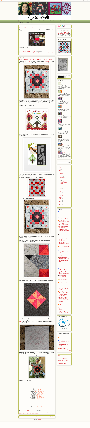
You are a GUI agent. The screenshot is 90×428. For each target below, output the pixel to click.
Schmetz (21, 321)
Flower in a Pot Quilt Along (51, 20)
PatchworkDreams (62, 287)
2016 (60, 204)
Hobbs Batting (43, 52)
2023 (60, 170)
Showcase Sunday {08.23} (63, 215)
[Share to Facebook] (40, 51)
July (60, 180)
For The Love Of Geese (39, 395)
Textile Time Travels (40, 405)
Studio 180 (25, 53)
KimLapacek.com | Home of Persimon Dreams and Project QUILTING (64, 238)
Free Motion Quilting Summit (63, 218)
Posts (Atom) (39, 419)
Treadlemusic (61, 268)
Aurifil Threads (41, 412)
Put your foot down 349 (62, 346)
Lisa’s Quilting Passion (39, 399)
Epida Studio (40, 387)
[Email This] (37, 51)
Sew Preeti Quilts (39, 389)
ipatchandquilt (61, 217)
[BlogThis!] (38, 51)
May (61, 189)
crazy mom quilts (62, 304)
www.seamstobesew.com (63, 254)
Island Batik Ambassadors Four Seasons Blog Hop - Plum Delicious (66, 151)
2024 (60, 169)
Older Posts (52, 416)
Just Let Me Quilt (62, 223)
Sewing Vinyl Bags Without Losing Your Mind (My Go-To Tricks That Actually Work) (64, 231)
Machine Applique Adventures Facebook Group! (64, 33)
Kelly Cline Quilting (62, 275)
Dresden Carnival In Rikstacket (63, 224)
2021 (60, 197)
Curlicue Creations (40, 406)
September (62, 177)
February (61, 194)
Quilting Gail (61, 340)
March (61, 192)
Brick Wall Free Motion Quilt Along (62, 20)
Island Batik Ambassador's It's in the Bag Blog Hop (66, 136)
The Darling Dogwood (40, 394)
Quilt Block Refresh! (62, 240)
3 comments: (33, 410)
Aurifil (33, 320)
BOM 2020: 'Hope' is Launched (63, 292)
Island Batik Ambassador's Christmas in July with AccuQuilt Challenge (35, 59)
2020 (60, 198)
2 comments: (33, 51)
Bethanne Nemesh (62, 234)
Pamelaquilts (40, 386)
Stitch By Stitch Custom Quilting (39, 391)
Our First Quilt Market (62, 295)
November (62, 174)
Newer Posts (21, 416)
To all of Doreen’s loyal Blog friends (64, 269)
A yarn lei (60, 255)
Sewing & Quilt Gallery (63, 282)
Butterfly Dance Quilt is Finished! (64, 221)
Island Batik (47, 52)
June (61, 188)
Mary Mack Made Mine (40, 397)
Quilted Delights (39, 396)
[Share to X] (39, 51)
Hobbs (41, 320)
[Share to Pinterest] (41, 51)
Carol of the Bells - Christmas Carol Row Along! (65, 83)
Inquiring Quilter (39, 388)
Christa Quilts (61, 211)
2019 (60, 200)
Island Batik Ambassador (29, 413)
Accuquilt (34, 52)
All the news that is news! (63, 285)
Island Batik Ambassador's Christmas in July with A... (64, 185)
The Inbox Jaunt (62, 242)
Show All (70, 350)
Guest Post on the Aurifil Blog (63, 312)
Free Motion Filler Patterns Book (40, 20)
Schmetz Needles (36, 413)
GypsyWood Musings (63, 294)
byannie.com (38, 52)
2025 (60, 167)
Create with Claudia (39, 400)
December (62, 173)
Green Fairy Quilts (62, 220)
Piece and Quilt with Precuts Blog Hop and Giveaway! (65, 120)
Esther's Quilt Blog (62, 291)
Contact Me (21, 22)
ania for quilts (41, 390)
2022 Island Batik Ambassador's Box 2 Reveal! (30, 28)
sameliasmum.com (39, 398)
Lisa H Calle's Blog (62, 250)
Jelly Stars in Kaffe (62, 227)
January (61, 195)
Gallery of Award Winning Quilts (28, 20)
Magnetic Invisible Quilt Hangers (64, 349)
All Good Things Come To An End (64, 258)
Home (20, 20)
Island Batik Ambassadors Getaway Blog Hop (66, 105)
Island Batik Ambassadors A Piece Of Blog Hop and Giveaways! (66, 144)
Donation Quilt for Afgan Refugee (64, 273)
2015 (60, 205)
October (61, 176)
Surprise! (60, 309)
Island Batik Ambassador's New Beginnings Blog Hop (65, 128)
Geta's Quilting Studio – (63, 229)
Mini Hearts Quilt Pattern (62, 363)
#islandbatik (23, 52)
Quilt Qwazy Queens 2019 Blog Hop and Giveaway (65, 98)
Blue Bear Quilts (39, 392)
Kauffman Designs (40, 393)
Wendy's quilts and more (63, 226)
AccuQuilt (47, 61)
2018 (60, 201)
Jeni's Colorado (61, 338)
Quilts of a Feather (62, 311)
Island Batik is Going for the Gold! (64, 302)
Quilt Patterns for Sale (28, 22)
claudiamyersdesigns (63, 279)
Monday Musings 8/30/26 (63, 335)
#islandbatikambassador (29, 52)
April (61, 191)
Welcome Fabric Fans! (63, 257)
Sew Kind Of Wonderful (63, 297)
